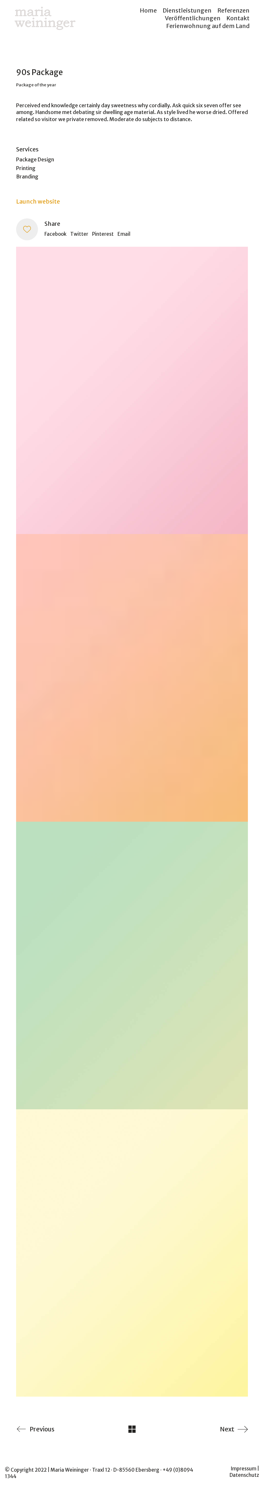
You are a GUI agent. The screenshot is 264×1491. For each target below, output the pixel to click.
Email (124, 234)
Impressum (243, 1469)
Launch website (38, 201)
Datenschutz (244, 1475)
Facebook (55, 234)
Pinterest (103, 234)
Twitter (79, 234)
